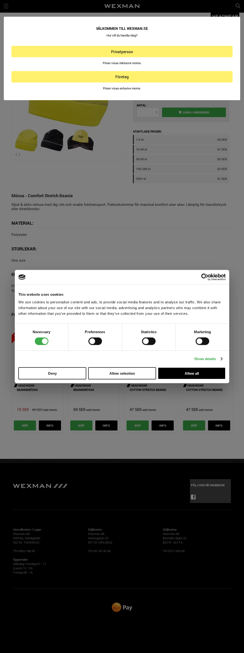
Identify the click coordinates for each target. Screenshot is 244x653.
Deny (52, 373)
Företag (122, 76)
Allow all (192, 373)
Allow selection (122, 373)
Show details (205, 359)
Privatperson (122, 51)
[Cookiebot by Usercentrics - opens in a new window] (205, 277)
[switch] (95, 341)
